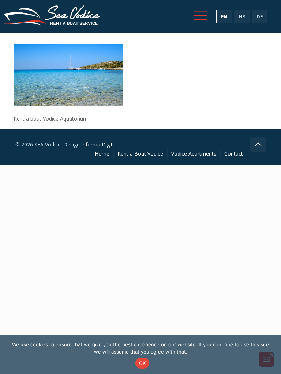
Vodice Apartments (193, 153)
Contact (233, 153)
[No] (272, 354)
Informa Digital (99, 144)
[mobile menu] (200, 15)
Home (102, 153)
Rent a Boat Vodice (140, 153)
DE (259, 16)
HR (242, 16)
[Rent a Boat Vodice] (52, 16)
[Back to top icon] (258, 144)
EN (224, 16)
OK (142, 363)
